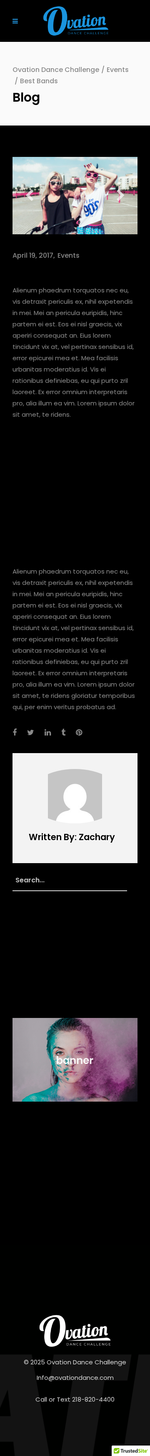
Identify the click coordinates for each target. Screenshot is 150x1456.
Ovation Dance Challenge (55, 70)
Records (26, 979)
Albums (23, 1175)
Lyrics (68, 1175)
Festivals (27, 949)
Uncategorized (37, 995)
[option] (75, 195)
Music (22, 964)
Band (47, 1175)
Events (118, 70)
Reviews (24, 1186)
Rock (48, 1186)
